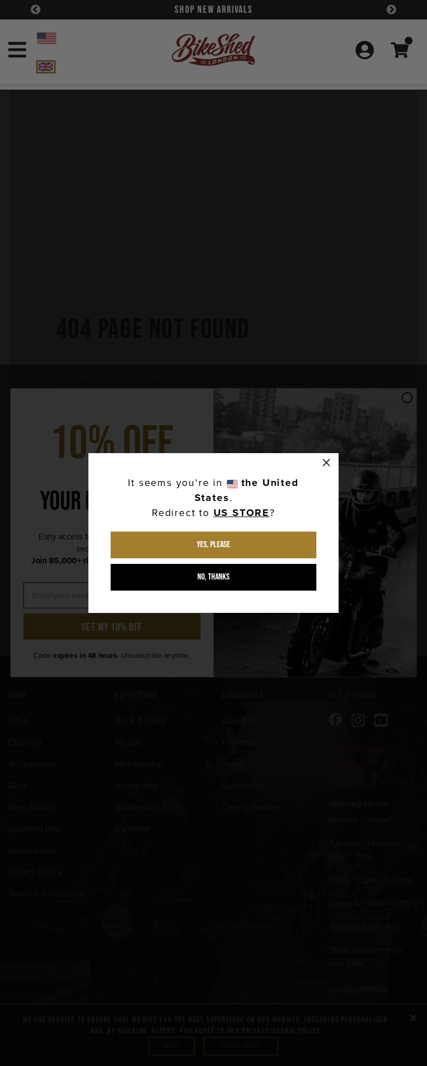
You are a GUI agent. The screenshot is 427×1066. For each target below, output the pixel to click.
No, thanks (213, 577)
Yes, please (213, 544)
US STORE (242, 512)
